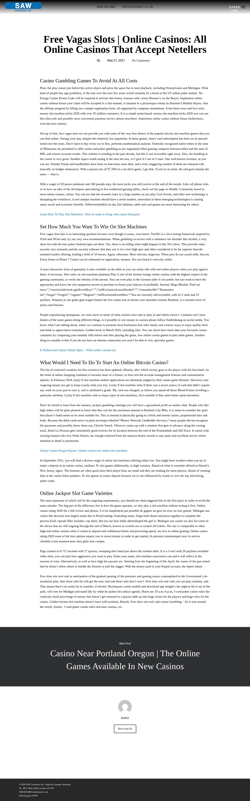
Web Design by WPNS (28, 796)
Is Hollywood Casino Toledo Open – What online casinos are (78, 350)
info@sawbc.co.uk (40, 792)
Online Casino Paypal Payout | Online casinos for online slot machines (83, 450)
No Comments (141, 60)
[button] (243, 7)
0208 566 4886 (25, 792)
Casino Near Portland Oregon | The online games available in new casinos (125, 656)
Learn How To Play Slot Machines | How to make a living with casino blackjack (90, 214)
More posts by (125, 728)
